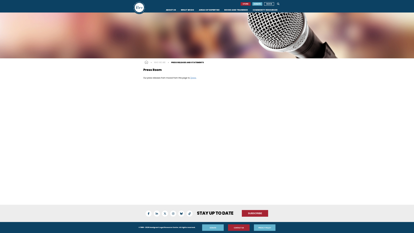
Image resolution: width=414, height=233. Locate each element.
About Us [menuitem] (171, 10)
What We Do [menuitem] (187, 10)
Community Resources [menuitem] (265, 10)
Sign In (269, 4)
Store (246, 4)
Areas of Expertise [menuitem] (209, 10)
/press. (193, 78)
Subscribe (255, 213)
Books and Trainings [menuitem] (236, 10)
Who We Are (159, 62)
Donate (257, 4)
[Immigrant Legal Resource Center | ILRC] (139, 7)
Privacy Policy (264, 228)
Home (146, 62)
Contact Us (239, 228)
